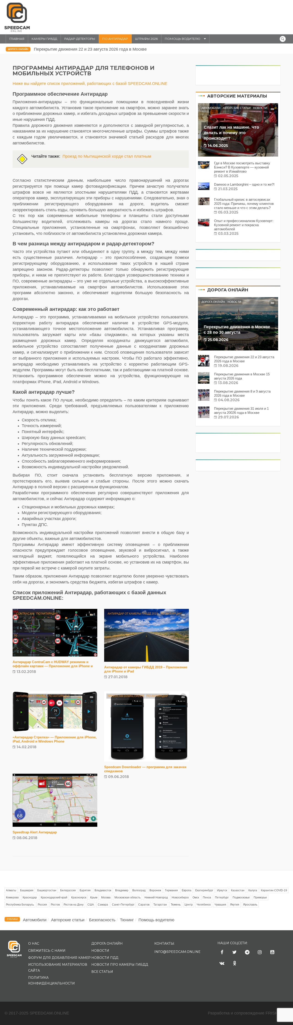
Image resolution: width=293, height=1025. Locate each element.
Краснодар (30, 897)
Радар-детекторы (79, 39)
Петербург (222, 897)
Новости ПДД (104, 958)
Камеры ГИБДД (44, 39)
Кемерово (12, 897)
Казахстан (237, 890)
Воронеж (155, 890)
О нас (33, 943)
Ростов (55, 904)
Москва (106, 897)
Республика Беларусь (20, 904)
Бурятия (85, 890)
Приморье (260, 897)
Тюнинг (127, 920)
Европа (186, 890)
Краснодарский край (54, 897)
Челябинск (204, 904)
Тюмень (176, 904)
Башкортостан (46, 890)
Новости (260, 108)
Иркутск (222, 890)
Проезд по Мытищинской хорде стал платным (106, 156)
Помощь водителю (182, 39)
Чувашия (220, 904)
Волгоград (139, 890)
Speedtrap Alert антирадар (37, 778)
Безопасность (102, 920)
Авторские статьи (237, 108)
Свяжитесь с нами (46, 951)
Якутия (234, 904)
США (90, 904)
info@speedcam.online (177, 952)
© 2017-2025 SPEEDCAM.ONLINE (37, 1013)
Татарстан (160, 904)
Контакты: (164, 943)
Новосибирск (180, 897)
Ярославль (250, 904)
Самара (103, 904)
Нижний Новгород (156, 897)
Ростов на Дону (74, 904)
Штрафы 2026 (146, 39)
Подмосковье (241, 897)
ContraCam (25, 613)
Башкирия (26, 890)
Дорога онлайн (18, 49)
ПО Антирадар (115, 39)
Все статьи (102, 972)
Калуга (252, 890)
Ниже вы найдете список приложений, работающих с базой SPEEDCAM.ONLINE (90, 83)
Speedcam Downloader (126, 696)
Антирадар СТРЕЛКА (31, 696)
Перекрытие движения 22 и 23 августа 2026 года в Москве (90, 49)
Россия (42, 904)
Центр (188, 904)
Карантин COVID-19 (274, 890)
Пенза (207, 897)
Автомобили (210, 108)
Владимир (121, 890)
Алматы (11, 890)
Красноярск (78, 897)
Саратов (143, 904)
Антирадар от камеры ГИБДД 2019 (133, 613)
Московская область (127, 897)
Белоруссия (68, 890)
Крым (93, 897)
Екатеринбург (204, 890)
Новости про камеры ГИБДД (119, 965)
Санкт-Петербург (123, 904)
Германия (171, 890)
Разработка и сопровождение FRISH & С (248, 1013)
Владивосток (103, 890)
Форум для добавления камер (59, 958)
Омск (196, 897)
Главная (16, 39)
